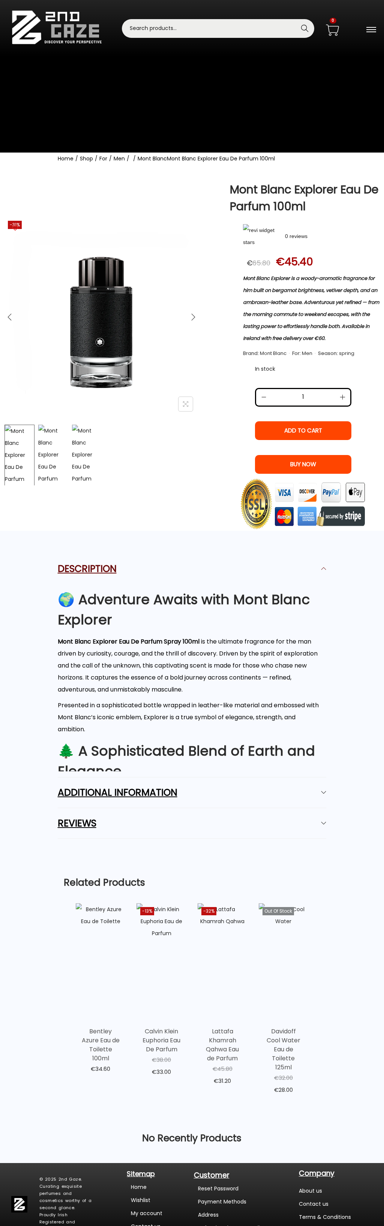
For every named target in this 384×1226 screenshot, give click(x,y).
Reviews (77, 823)
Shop (86, 158)
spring (346, 353)
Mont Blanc (152, 158)
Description (87, 568)
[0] (332, 31)
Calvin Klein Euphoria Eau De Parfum (161, 1040)
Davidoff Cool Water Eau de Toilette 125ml (283, 1049)
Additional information (117, 792)
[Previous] (10, 317)
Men (119, 158)
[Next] (193, 317)
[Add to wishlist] (15, 228)
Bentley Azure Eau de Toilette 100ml (101, 1045)
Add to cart (303, 430)
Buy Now (303, 464)
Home (66, 158)
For (103, 158)
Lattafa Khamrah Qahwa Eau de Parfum (222, 1045)
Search (305, 28)
